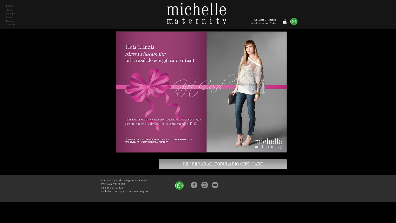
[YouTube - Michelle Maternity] (215, 185)
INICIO (9, 6)
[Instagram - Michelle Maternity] (204, 185)
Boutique (10, 13)
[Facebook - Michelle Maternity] (194, 185)
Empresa (10, 21)
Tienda (9, 10)
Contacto (10, 17)
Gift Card (10, 24)
